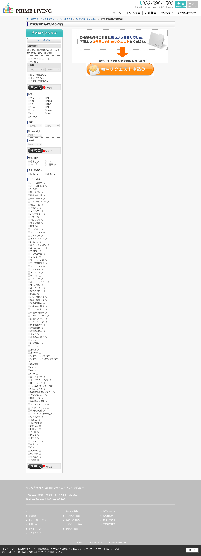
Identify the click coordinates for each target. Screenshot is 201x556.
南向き (34, 435)
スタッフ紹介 (109, 520)
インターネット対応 (40, 380)
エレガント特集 (73, 516)
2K (31, 104)
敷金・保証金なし (38, 75)
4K (31, 113)
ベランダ (35, 275)
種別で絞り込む (44, 40)
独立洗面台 (36, 343)
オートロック (37, 383)
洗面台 (34, 334)
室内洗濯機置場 (38, 263)
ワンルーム (35, 98)
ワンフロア (36, 441)
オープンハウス (38, 238)
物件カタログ (35, 533)
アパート (34, 59)
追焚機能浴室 (37, 325)
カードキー (36, 235)
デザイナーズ (37, 198)
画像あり (34, 174)
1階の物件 (36, 423)
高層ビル (35, 444)
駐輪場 (34, 294)
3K (48, 107)
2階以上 (35, 420)
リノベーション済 (39, 201)
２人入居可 (36, 211)
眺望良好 (35, 226)
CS (32, 367)
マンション (46, 59)
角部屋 (34, 438)
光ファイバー (37, 377)
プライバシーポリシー (39, 520)
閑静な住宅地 (37, 195)
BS (32, 370)
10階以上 (35, 426)
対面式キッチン (38, 319)
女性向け (35, 257)
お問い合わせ (109, 511)
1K (48, 98)
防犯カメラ (36, 398)
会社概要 (33, 516)
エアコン (35, 346)
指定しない (35, 161)
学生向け (35, 251)
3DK (32, 110)
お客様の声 (108, 516)
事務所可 (35, 208)
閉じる (192, 550)
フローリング (37, 266)
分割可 (34, 217)
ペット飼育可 (37, 183)
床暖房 (34, 349)
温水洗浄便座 (37, 331)
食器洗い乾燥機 (38, 312)
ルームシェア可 (38, 248)
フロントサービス (39, 404)
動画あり (51, 174)
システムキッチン (39, 315)
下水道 (34, 460)
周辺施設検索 (109, 524)
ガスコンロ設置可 (39, 244)
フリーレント (37, 232)
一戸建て (34, 62)
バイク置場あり (38, 297)
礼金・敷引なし (37, 78)
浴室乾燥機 (36, 328)
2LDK (32, 107)
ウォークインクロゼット (42, 355)
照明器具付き (37, 291)
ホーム (32, 511)
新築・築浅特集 (73, 520)
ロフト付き (36, 269)
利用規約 (33, 524)
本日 (49, 161)
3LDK (49, 110)
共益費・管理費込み (39, 81)
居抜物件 (35, 450)
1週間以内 (51, 164)
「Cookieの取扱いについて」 (32, 552)
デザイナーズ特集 (74, 524)
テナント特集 (72, 529)
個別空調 (35, 453)
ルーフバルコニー (39, 282)
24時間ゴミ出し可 (39, 407)
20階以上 (35, 429)
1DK (32, 101)
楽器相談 (35, 189)
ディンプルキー (38, 395)
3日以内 (33, 164)
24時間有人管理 (38, 401)
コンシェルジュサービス (42, 413)
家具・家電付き (38, 300)
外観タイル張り (38, 306)
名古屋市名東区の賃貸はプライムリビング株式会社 (55, 487)
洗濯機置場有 (37, 303)
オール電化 (36, 285)
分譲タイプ (36, 220)
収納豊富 (35, 364)
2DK (49, 104)
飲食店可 (35, 447)
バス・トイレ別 (38, 322)
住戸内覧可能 (37, 410)
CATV (34, 373)
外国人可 (35, 242)
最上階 (34, 432)
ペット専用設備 (38, 186)
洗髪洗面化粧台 (38, 337)
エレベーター (37, 288)
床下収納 (35, 352)
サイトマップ (35, 529)
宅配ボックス (37, 389)
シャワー (35, 340)
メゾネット (36, 272)
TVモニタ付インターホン (42, 386)
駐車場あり (36, 416)
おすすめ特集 (72, 511)
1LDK (49, 101)
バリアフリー (37, 214)
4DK (49, 113)
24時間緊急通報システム (42, 392)
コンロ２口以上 (38, 309)
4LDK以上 (34, 116)
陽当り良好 (36, 192)
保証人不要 (36, 205)
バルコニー (36, 278)
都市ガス (35, 457)
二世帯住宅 (36, 229)
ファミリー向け (38, 260)
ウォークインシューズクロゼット (44, 359)
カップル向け (37, 254)
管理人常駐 (36, 223)
